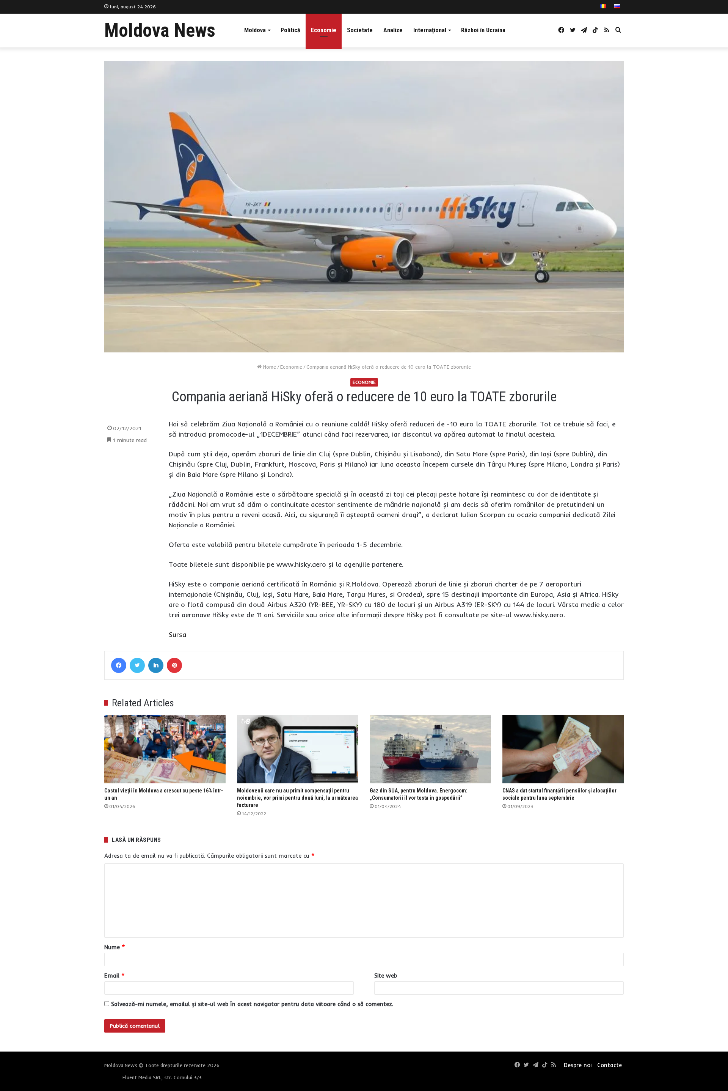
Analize (393, 30)
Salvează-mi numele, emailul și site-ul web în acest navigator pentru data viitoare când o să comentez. (252, 1004)
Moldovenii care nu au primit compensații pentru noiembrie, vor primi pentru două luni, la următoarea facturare (297, 798)
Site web (385, 975)
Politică (290, 30)
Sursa (177, 634)
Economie (323, 30)
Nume (114, 947)
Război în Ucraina (483, 30)
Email (114, 975)
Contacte (609, 1065)
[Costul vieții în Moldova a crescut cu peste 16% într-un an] (165, 749)
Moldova (255, 30)
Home (269, 367)
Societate (360, 30)
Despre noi (578, 1065)
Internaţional (429, 30)
